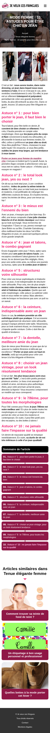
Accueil (25, 33)
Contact (25, 723)
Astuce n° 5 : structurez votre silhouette (23, 497)
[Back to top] (42, 725)
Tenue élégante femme (25, 37)
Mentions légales (25, 727)
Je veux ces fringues (26, 714)
